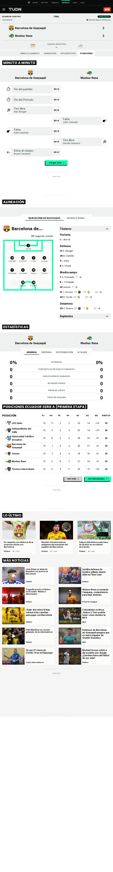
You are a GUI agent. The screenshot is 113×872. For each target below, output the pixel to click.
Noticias (44, 2)
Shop (83, 2)
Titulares (65, 228)
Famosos (55, 2)
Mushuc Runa (75, 218)
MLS (84, 622)
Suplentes (66, 316)
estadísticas (68, 53)
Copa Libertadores (35, 662)
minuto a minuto (30, 53)
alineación (50, 53)
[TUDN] (15, 9)
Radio (75, 2)
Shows (35, 2)
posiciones (86, 53)
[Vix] (107, 9)
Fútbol (7, 551)
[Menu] (4, 9)
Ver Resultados (96, 478)
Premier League (89, 602)
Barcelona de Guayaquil (44, 218)
